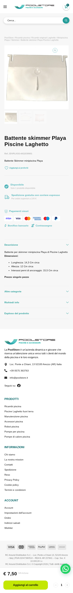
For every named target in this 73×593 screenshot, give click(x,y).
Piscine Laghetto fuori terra (18, 411)
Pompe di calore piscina (17, 436)
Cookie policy (11, 484)
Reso (7, 474)
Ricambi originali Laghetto (43, 38)
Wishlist (8, 528)
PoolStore (9, 38)
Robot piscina (11, 426)
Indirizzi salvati (12, 523)
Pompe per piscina (14, 431)
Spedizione (10, 469)
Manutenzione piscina (16, 416)
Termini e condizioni (15, 490)
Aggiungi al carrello (25, 585)
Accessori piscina (13, 421)
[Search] (66, 20)
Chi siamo (9, 454)
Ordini (7, 518)
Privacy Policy (11, 479)
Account (8, 507)
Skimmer (15, 40)
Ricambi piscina (22, 38)
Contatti (8, 464)
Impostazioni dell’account (17, 512)
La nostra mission (13, 459)
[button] (55, 50)
